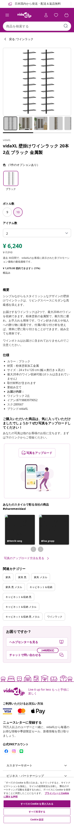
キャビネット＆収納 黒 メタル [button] (23, 616)
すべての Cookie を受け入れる (37, 803)
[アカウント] (46, 15)
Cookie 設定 (37, 819)
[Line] (21, 751)
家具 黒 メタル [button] (14, 587)
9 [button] (7, 212)
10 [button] (18, 212)
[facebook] (6, 751)
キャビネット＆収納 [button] (41, 587)
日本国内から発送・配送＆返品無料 (37, 4)
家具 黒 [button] (22, 577)
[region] (37, 800)
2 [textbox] (7, 233)
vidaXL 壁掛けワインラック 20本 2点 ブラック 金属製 (36, 149)
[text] (12, 247)
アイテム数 (10, 223)
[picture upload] (37, 478)
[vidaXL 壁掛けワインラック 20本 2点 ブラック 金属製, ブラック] (37, 81)
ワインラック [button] (54, 616)
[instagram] (14, 751)
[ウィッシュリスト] (56, 15)
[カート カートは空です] (66, 15)
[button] (11, 183)
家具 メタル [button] (40, 577)
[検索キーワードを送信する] (66, 26)
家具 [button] (8, 577)
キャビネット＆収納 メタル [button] (21, 606)
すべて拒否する (37, 811)
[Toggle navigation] (7, 15)
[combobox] (37, 26)
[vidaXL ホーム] (24, 15)
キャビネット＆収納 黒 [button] (18, 597)
